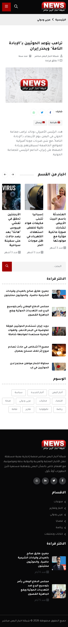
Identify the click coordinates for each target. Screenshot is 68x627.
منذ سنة (23, 56)
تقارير (28, 409)
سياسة (18, 392)
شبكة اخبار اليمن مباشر (47, 56)
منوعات (58, 502)
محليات (43, 401)
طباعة (54, 123)
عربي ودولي (44, 20)
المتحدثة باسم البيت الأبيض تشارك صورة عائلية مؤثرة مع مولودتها (57, 228)
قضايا (59, 521)
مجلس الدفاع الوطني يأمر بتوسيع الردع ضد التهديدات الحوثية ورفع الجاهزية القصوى (28, 311)
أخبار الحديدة (37, 392)
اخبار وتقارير (56, 508)
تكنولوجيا (43, 409)
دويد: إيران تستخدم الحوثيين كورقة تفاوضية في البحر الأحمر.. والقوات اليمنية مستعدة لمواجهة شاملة (27, 330)
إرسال (38, 123)
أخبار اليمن (57, 392)
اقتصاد (59, 401)
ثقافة (14, 409)
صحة (8, 401)
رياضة (60, 409)
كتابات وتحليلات (53, 534)
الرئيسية (60, 20)
